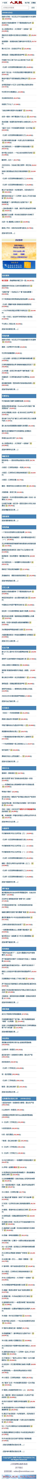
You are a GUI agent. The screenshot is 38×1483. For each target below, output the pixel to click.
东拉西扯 (5, 1038)
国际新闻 (5, 516)
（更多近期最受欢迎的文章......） (13, 1445)
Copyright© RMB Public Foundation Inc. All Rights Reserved (19, 1459)
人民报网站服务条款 (19, 1464)
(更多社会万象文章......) (10, 701)
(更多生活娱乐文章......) (10, 761)
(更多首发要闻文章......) (10, 329)
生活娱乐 (5, 708)
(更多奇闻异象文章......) (10, 581)
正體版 (33, 3)
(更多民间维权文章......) (10, 1002)
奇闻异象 (5, 527)
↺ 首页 (4, 3)
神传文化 (5, 768)
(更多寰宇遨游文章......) (10, 942)
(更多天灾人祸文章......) (10, 641)
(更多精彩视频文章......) (10, 1032)
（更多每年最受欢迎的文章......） (13, 1451)
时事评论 (5, 396)
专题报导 (5, 828)
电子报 (27, 3)
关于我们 (19, 1468)
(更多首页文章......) (8, 233)
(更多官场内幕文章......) (10, 389)
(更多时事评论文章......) (10, 449)
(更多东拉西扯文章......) (10, 1092)
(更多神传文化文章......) (10, 822)
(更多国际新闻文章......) (10, 520)
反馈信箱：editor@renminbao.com (19, 1471)
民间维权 (5, 949)
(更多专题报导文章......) (10, 882)
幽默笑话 (5, 456)
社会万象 (5, 648)
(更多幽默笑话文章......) (10, 510)
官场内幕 (5, 336)
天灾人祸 (5, 587)
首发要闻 (5, 276)
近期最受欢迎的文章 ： (11, 1099)
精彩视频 (5, 1009)
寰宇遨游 (5, 889)
